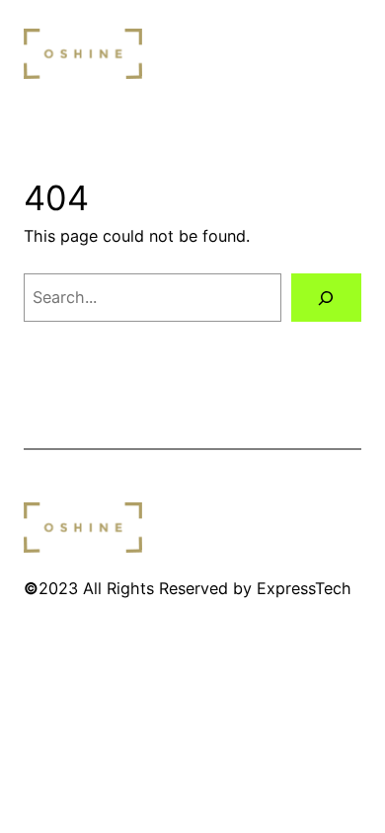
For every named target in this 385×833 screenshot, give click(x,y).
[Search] (326, 298)
